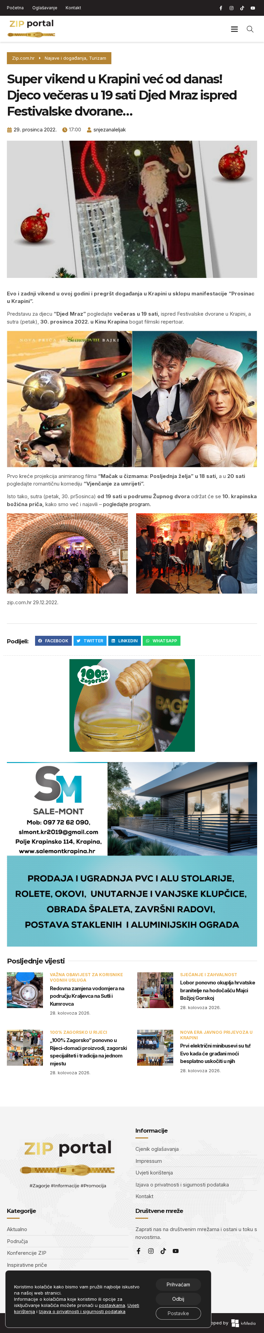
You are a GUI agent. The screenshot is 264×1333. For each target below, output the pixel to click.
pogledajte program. (126, 504)
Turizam (97, 58)
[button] (234, 29)
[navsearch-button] (250, 29)
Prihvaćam (178, 1284)
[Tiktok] (242, 7)
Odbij (178, 1299)
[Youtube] (252, 7)
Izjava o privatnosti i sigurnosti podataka (82, 1311)
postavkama (112, 1305)
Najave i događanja (65, 58)
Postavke (178, 1313)
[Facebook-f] (220, 7)
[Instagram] (231, 7)
